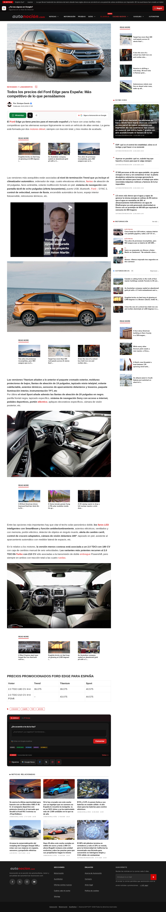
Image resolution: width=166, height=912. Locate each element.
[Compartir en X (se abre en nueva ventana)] (30, 115)
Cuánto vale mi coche (62, 891)
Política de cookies (92, 891)
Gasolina (137, 16)
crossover (14, 709)
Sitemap (57, 896)
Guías (90, 16)
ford (32, 709)
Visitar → (105, 755)
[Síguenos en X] (46, 762)
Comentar (99, 741)
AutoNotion (154, 16)
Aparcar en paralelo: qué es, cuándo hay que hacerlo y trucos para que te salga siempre (134, 160)
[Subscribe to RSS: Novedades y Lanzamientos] (36, 86)
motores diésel (37, 129)
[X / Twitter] (20, 882)
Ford (12, 121)
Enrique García (23, 103)
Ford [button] (93, 188)
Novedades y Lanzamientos (20, 87)
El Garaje (104, 16)
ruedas (62, 557)
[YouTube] (34, 882)
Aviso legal (89, 885)
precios (40, 709)
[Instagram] (27, 882)
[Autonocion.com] (29, 16)
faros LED (103, 524)
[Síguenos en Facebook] (40, 762)
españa (24, 709)
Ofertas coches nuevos (63, 885)
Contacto (88, 879)
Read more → (154, 271)
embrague (85, 554)
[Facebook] (12, 882)
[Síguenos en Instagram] (52, 762)
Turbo (19, 554)
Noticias (52, 16)
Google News (29, 762)
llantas (89, 181)
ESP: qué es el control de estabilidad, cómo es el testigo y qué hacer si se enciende (136, 146)
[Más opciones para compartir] (36, 115)
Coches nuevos (119, 16)
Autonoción (53, 907)
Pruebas (82, 16)
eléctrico (42, 402)
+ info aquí (144, 885)
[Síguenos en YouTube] (58, 762)
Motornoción (69, 16)
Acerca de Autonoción (93, 873)
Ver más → (155, 221)
